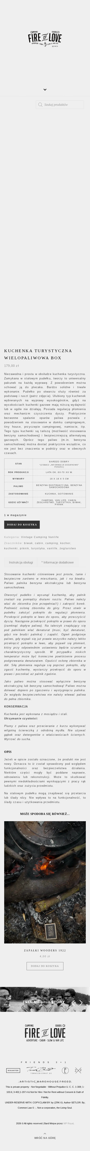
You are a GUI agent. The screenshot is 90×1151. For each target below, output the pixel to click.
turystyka (38, 548)
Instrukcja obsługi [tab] (21, 562)
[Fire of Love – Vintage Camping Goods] (45, 41)
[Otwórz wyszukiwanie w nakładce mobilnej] (60, 105)
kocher (65, 543)
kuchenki (11, 548)
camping (51, 543)
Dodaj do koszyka (22, 524)
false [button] (73, 1003)
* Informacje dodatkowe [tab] (57, 562)
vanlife (52, 548)
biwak (28, 543)
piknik (24, 548)
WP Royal (68, 1123)
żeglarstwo (68, 548)
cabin (39, 543)
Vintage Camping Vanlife (40, 537)
